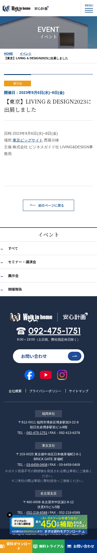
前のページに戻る (51, 205)
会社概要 (15, 391)
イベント (26, 53)
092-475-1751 (54, 331)
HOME (8, 53)
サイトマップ (78, 391)
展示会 (13, 275)
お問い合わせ (34, 356)
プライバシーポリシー (45, 391)
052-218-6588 (36, 513)
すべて (13, 248)
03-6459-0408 (36, 465)
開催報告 (15, 289)
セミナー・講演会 (22, 261)
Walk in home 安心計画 (25, 11)
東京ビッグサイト (28, 140)
